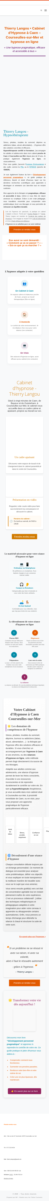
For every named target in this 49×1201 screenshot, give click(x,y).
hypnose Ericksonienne (35, 164)
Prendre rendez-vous (24, 536)
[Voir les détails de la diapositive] (10, 821)
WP (16, 1197)
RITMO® (32, 167)
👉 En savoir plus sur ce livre (24, 1091)
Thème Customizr (37, 1197)
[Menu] (45, 10)
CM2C (11, 1174)
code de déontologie (39, 219)
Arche (43, 214)
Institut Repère (33, 214)
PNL (22, 167)
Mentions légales (8, 1178)
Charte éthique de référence (20, 221)
